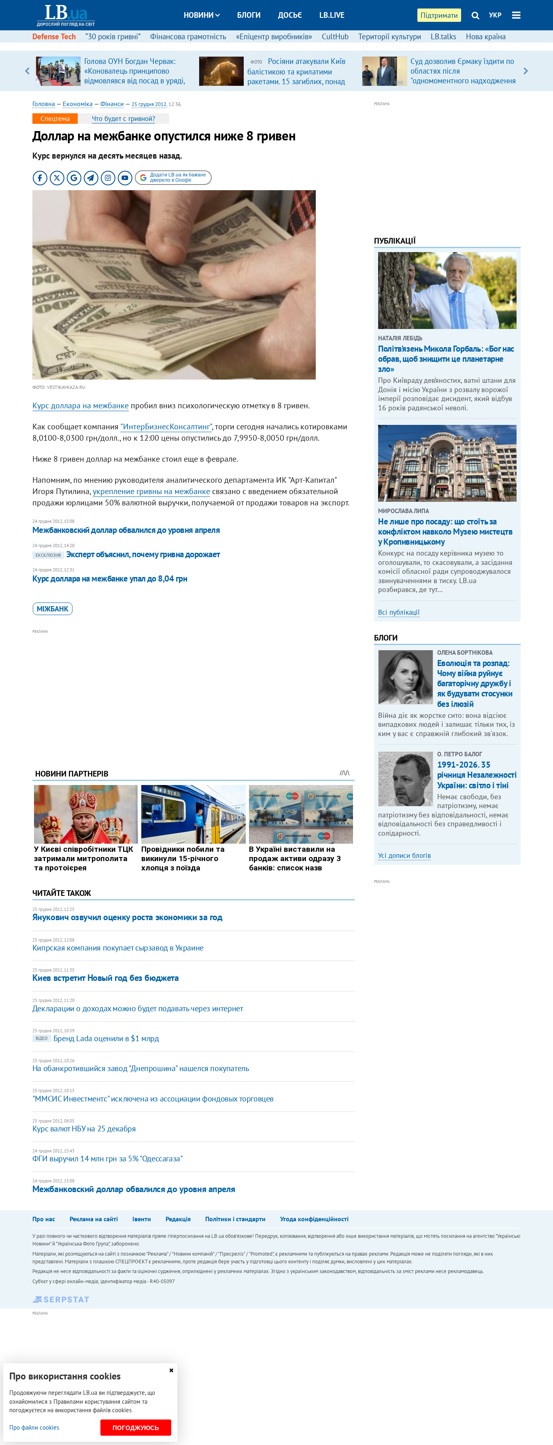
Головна (43, 104)
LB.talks (443, 36)
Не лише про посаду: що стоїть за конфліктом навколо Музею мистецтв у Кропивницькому (445, 531)
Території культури (389, 36)
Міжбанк (52, 608)
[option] (114, 71)
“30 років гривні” (112, 36)
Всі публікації (399, 612)
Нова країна (486, 36)
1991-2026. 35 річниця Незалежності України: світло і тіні (477, 774)
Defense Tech (54, 36)
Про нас (43, 1219)
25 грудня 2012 (149, 104)
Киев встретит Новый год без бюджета (105, 977)
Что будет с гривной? (123, 118)
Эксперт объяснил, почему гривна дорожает (128, 554)
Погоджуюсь (136, 1427)
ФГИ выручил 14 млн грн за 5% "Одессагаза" (107, 1158)
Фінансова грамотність (188, 36)
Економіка (78, 104)
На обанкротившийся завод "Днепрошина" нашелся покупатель (140, 1068)
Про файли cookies (34, 1427)
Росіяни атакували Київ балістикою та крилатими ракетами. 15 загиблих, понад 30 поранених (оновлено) (296, 76)
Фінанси (112, 104)
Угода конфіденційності (314, 1219)
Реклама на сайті (94, 1219)
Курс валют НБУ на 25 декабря (84, 1128)
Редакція (178, 1219)
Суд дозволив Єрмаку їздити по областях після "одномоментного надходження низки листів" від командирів (463, 75)
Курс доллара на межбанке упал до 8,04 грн (109, 578)
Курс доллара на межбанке (80, 405)
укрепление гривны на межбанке (151, 491)
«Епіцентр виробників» (274, 36)
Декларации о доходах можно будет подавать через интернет (137, 1008)
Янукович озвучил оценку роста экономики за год (127, 917)
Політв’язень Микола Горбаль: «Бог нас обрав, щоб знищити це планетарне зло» (446, 358)
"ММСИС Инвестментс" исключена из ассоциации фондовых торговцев (153, 1098)
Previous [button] (27, 71)
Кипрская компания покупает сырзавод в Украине (118, 947)
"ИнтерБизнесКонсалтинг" (166, 426)
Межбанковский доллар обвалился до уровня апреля (126, 529)
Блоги (249, 15)
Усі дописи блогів (404, 855)
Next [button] (526, 71)
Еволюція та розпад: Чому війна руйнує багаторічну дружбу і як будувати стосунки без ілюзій (475, 683)
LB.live (332, 15)
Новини (199, 15)
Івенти (141, 1219)
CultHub (335, 36)
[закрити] (171, 1370)
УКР (495, 15)
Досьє (290, 15)
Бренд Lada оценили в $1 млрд (97, 1038)
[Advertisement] (193, 692)
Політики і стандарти (235, 1219)
